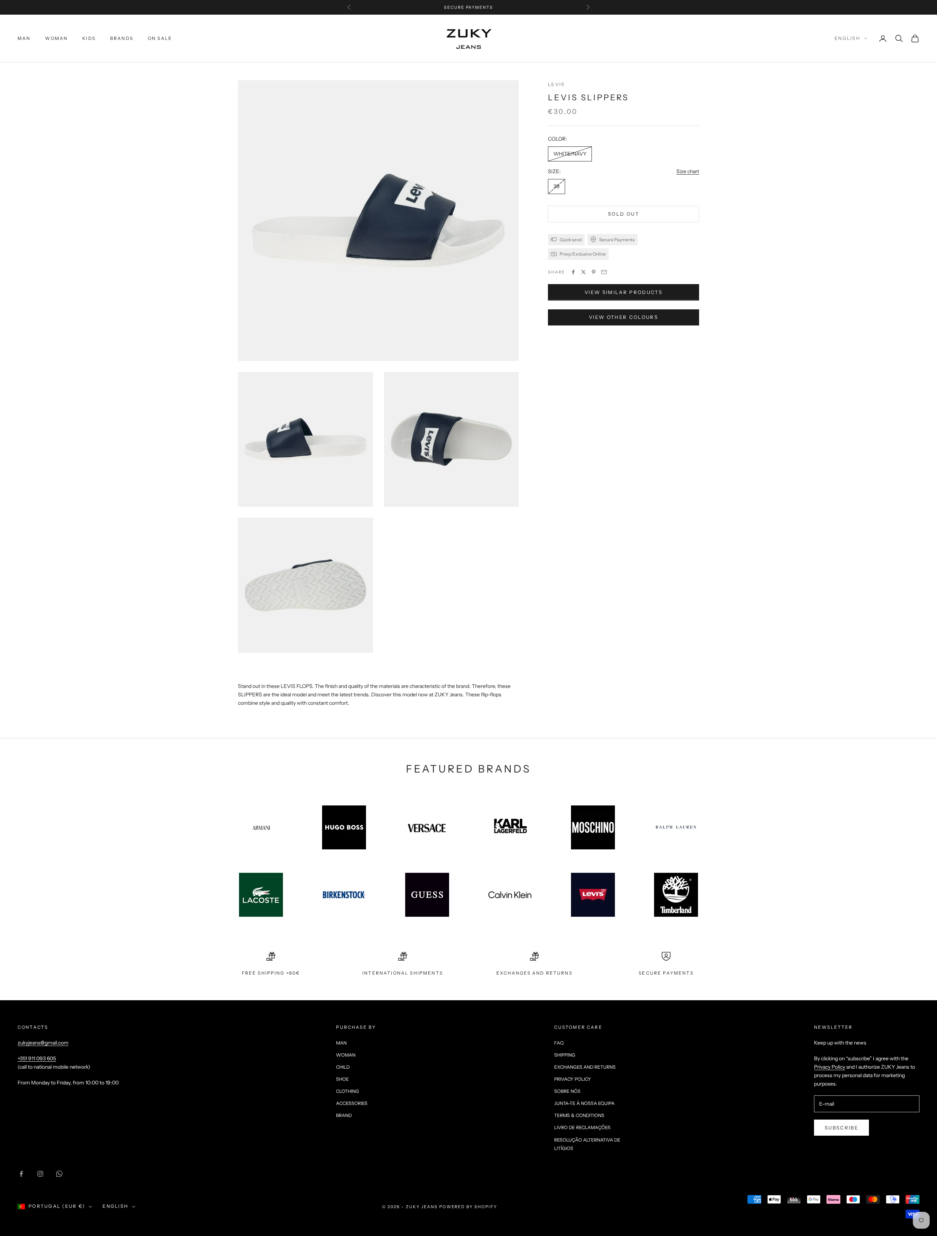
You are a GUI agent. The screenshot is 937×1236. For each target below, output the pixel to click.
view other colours (623, 317)
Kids (89, 38)
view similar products (623, 292)
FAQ (559, 1043)
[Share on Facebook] (573, 272)
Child (343, 1067)
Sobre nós (567, 1091)
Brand (344, 1115)
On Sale (160, 38)
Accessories (351, 1103)
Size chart (687, 171)
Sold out (623, 214)
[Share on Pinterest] (594, 272)
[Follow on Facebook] (21, 1173)
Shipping (564, 1055)
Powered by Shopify (468, 1206)
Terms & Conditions (579, 1115)
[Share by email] (604, 272)
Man (24, 38)
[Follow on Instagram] (40, 1173)
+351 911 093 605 (37, 1058)
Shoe (342, 1079)
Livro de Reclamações (582, 1127)
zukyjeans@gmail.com (43, 1042)
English (847, 38)
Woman (56, 38)
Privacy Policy (572, 1079)
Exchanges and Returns (585, 1067)
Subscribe (841, 1128)
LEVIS (556, 84)
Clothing (347, 1091)
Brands (121, 38)
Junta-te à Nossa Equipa (584, 1103)
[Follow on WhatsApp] (59, 1173)
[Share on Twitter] (583, 272)
